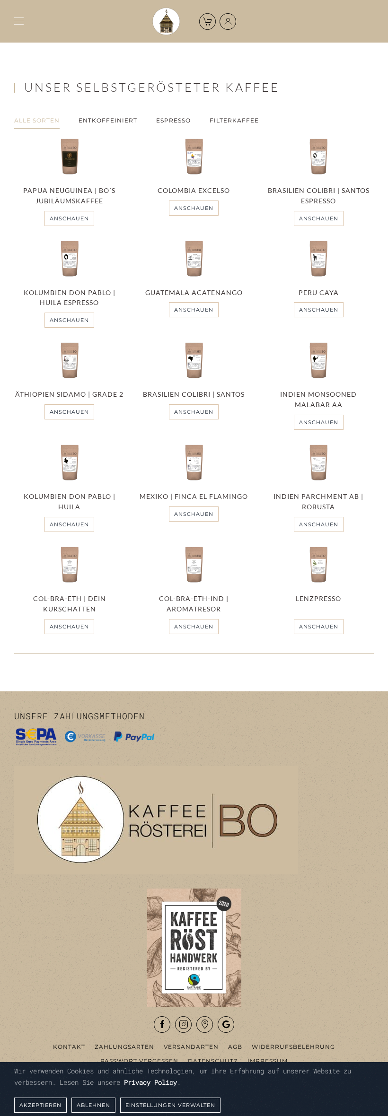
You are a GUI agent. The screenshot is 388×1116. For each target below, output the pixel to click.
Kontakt (69, 1046)
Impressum (267, 1060)
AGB (235, 1046)
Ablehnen (93, 1105)
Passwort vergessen (139, 1060)
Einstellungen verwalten (170, 1105)
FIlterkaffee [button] (234, 120)
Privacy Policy (150, 1082)
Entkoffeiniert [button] (108, 120)
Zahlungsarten (124, 1046)
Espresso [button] (173, 120)
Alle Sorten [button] (37, 120)
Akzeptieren (40, 1105)
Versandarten (191, 1046)
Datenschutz (213, 1060)
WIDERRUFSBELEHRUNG (293, 1046)
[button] (19, 21)
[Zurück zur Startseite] (166, 21)
